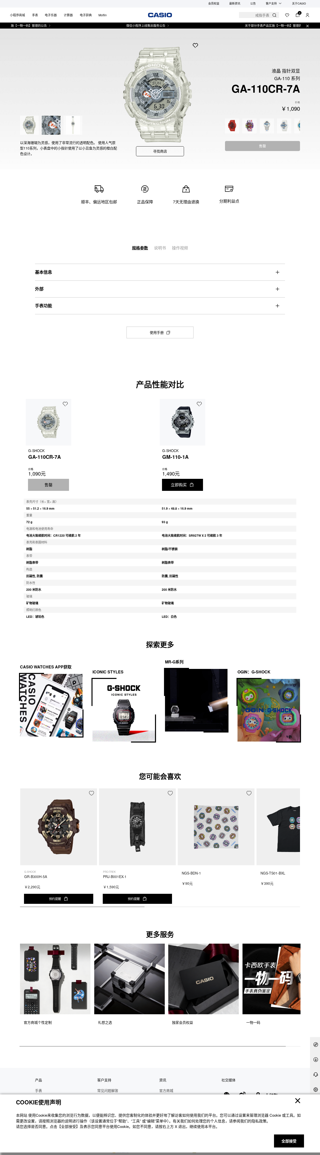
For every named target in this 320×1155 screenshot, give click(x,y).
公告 (253, 3)
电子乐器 (51, 15)
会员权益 (213, 3)
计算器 (68, 15)
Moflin (102, 15)
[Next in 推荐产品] (296, 850)
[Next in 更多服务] (296, 990)
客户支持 (271, 3)
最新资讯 (234, 3)
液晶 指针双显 (286, 70)
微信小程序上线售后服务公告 (125, 25)
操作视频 (180, 248)
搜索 (274, 15)
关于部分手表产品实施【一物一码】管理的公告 (255, 25)
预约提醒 (55, 899)
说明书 (160, 248)
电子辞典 (86, 15)
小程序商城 (17, 15)
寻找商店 (160, 151)
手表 (35, 15)
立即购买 (179, 485)
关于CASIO (299, 3)
